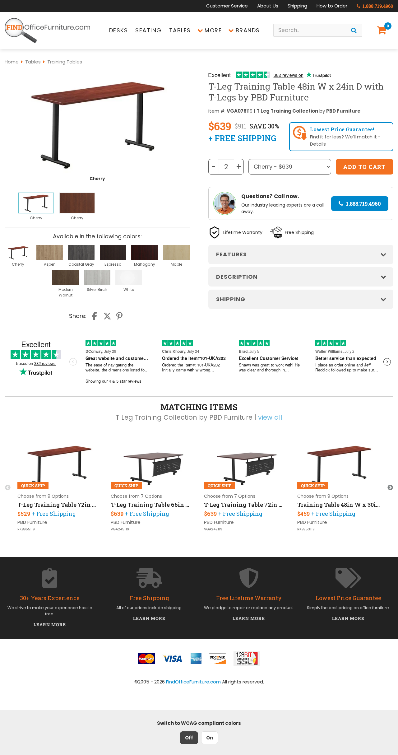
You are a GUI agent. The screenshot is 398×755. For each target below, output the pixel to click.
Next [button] (390, 488)
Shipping (297, 5)
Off (189, 737)
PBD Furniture (343, 111)
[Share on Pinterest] (119, 316)
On (209, 737)
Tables (180, 30)
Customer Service (227, 5)
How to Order (332, 5)
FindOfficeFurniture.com (193, 681)
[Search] (354, 30)
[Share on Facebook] (95, 316)
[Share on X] (107, 316)
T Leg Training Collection (287, 111)
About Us (267, 5)
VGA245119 (120, 529)
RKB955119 (26, 529)
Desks (118, 30)
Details (318, 144)
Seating (148, 30)
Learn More (50, 624)
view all (270, 417)
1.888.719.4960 (377, 6)
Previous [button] (8, 488)
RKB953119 (306, 529)
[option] (36, 206)
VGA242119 (213, 529)
